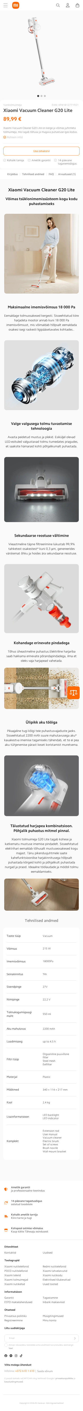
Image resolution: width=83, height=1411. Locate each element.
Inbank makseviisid (54, 1302)
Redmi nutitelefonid (54, 1266)
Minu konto (49, 1320)
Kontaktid (10, 1252)
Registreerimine (13, 1320)
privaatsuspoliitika (64, 1378)
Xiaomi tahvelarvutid (55, 1271)
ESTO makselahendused (18, 1302)
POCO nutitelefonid (16, 1271)
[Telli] (74, 1338)
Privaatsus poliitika (15, 1316)
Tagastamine (50, 1297)
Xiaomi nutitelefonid (16, 1266)
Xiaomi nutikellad (14, 1284)
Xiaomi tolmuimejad (16, 1279)
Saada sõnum (45, 1371)
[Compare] (73, 693)
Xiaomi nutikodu (52, 1275)
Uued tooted (50, 1284)
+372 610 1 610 (24, 1371)
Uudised (47, 1252)
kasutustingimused (13, 1382)
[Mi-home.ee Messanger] (11, 1356)
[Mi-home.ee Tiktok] (21, 1356)
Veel (11, 1348)
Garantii (9, 1297)
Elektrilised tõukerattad (56, 1279)
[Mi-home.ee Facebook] (5, 1356)
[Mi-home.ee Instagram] (16, 1356)
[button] (5, 5)
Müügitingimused (53, 1316)
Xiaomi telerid (12, 1275)
